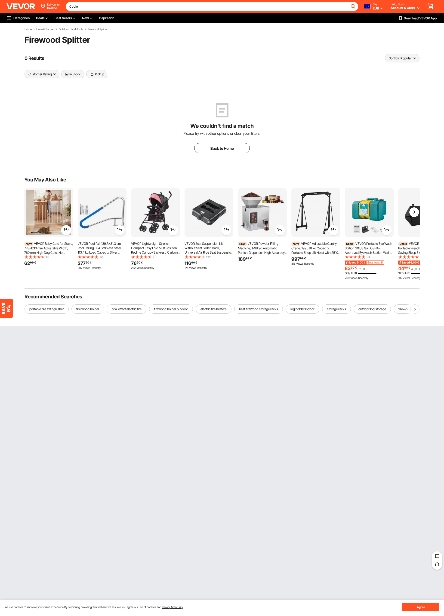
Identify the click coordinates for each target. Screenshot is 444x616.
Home (28, 29)
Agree (421, 607)
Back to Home (222, 148)
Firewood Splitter (98, 29)
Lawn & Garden (45, 29)
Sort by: (394, 58)
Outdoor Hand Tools (71, 29)
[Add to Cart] (66, 230)
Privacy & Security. (172, 607)
